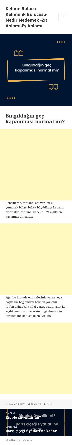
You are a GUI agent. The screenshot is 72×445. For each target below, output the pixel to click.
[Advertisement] (36, 164)
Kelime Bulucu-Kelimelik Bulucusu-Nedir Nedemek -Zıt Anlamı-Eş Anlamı (26, 17)
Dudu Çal (36, 404)
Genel (50, 404)
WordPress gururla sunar (20, 440)
